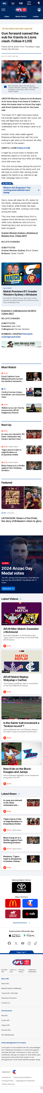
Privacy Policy (21, 971)
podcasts (11, 513)
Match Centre (21, 16)
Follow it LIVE (23, 148)
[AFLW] (13, 3)
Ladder (36, 16)
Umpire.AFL (5, 1025)
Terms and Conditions (22, 1077)
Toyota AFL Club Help (9, 993)
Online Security (8, 1084)
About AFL (5, 983)
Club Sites (29, 3)
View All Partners (20, 923)
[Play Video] (21, 273)
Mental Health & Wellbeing (11, 988)
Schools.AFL (6, 1030)
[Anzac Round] (21, 344)
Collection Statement (32, 971)
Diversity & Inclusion (9, 998)
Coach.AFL (5, 1020)
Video (6, 16)
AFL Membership (7, 1035)
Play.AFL (4, 1015)
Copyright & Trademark (25, 1081)
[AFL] (4, 3)
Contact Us (5, 1003)
